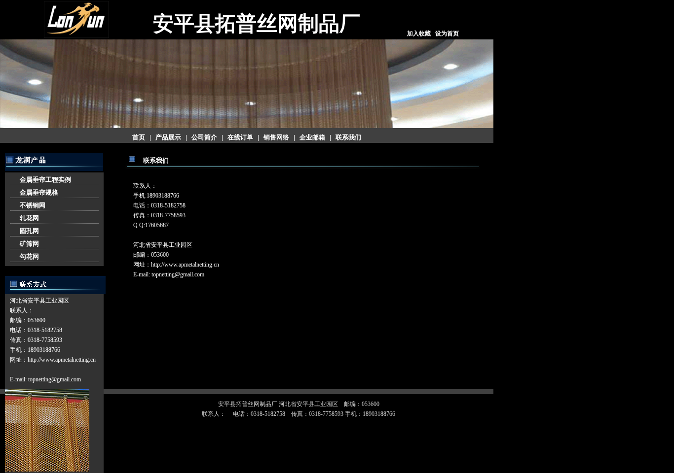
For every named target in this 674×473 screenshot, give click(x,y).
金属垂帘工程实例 (45, 179)
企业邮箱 (312, 137)
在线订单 (240, 137)
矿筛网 (29, 243)
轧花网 (29, 218)
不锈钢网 (32, 205)
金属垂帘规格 (39, 192)
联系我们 (348, 137)
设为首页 (447, 33)
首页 (138, 137)
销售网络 (276, 137)
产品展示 (168, 137)
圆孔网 (29, 231)
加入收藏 (419, 33)
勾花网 (29, 256)
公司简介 (204, 137)
